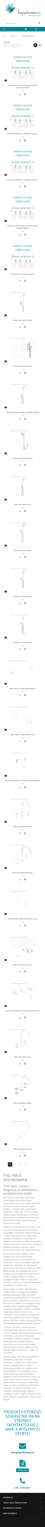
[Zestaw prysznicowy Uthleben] (22, 302)
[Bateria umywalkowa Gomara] (22, 946)
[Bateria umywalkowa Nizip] (22, 1039)
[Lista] (40, 45)
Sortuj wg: (6, 42)
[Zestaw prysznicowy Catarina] (22, 578)
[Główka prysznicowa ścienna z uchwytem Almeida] (22, 394)
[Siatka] (35, 45)
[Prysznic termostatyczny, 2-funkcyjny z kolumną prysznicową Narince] (22, 115)
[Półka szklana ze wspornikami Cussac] (22, 716)
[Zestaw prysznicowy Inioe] (22, 486)
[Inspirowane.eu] (22, 9)
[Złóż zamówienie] (37, 29)
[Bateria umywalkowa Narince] (22, 808)
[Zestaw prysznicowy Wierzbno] (22, 440)
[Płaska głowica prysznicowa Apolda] (22, 256)
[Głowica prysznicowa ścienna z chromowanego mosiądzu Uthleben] (22, 207)
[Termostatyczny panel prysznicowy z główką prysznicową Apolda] (22, 67)
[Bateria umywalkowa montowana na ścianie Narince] (22, 992)
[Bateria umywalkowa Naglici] (22, 1085)
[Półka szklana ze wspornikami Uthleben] (22, 670)
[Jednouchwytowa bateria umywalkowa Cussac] (22, 900)
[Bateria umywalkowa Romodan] (22, 854)
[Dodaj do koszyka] (20, 94)
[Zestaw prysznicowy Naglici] (22, 532)
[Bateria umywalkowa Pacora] (22, 1131)
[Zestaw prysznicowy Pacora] (22, 348)
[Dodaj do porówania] (25, 94)
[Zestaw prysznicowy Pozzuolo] (22, 624)
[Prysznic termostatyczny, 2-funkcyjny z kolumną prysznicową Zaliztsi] (22, 161)
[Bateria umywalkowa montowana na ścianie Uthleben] (22, 762)
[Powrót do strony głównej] (4, 36)
